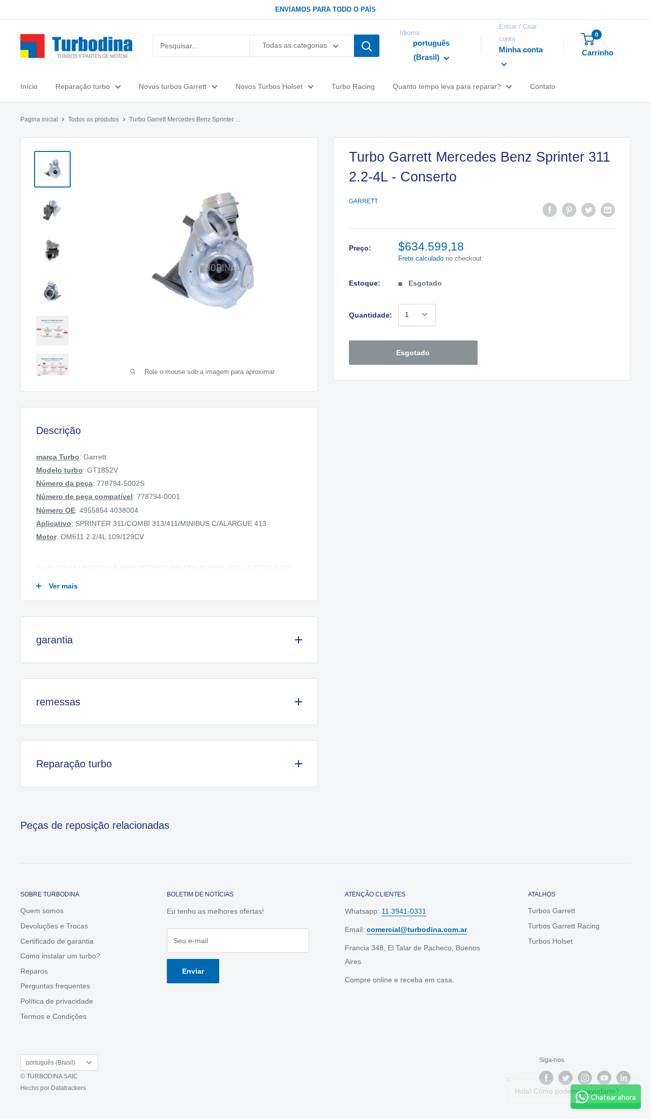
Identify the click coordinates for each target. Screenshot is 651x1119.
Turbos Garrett (551, 911)
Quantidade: (370, 314)
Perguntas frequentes (55, 986)
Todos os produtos (93, 119)
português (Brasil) (50, 1062)
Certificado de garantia (57, 941)
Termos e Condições (53, 1016)
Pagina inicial (39, 119)
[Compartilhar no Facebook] (550, 209)
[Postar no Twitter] (588, 209)
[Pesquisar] (366, 46)
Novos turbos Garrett (172, 86)
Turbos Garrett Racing (564, 926)
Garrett (363, 200)
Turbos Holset (550, 941)
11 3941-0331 (403, 911)
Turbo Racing (353, 86)
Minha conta (521, 49)
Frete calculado (420, 258)
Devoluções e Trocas (54, 926)
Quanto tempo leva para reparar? (447, 86)
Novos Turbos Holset (269, 86)
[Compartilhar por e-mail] (608, 209)
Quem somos (42, 911)
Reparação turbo (82, 86)
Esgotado (413, 352)
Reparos (34, 971)
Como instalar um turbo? (60, 956)
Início (29, 86)
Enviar (193, 971)
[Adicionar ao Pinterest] (569, 209)
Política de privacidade (56, 1001)
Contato (542, 86)
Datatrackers (68, 1088)
